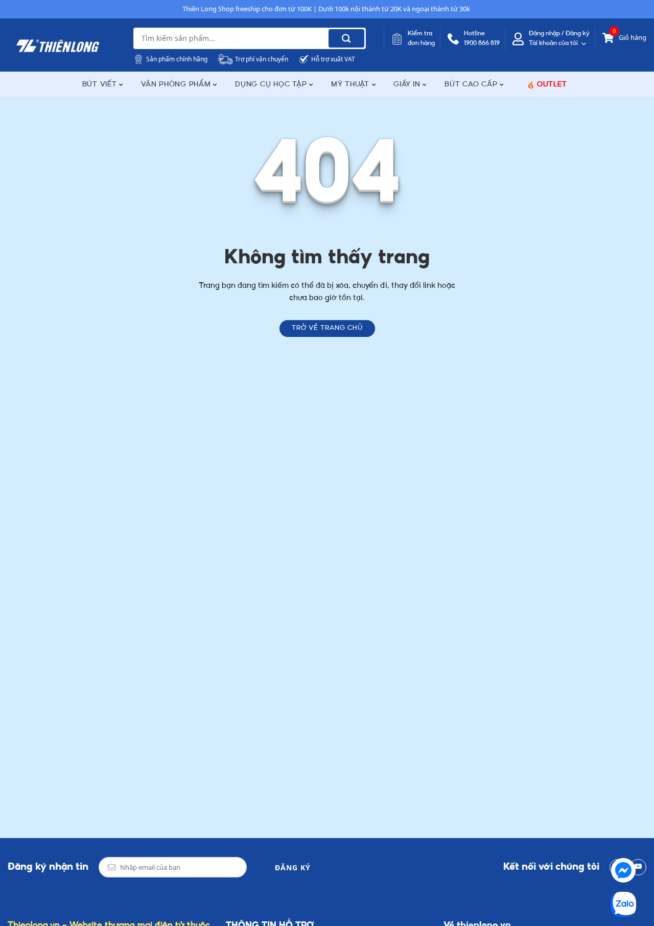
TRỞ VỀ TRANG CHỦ (327, 328)
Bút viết (101, 84)
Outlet (552, 84)
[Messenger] (623, 870)
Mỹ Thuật (351, 84)
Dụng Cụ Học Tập (272, 84)
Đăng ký (293, 867)
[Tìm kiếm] (346, 38)
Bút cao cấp (472, 84)
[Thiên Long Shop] (58, 46)
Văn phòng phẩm (177, 84)
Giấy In (408, 84)
